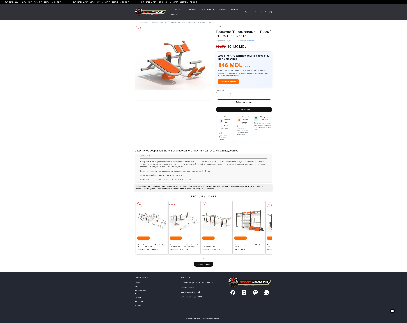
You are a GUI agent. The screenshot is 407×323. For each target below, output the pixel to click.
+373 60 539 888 (187, 287)
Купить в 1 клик (244, 110)
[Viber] (255, 293)
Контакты (138, 297)
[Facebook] (232, 293)
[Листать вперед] (208, 258)
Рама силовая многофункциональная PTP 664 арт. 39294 (215, 246)
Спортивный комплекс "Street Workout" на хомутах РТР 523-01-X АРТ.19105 (184, 246)
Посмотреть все (203, 264)
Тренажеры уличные (159, 22)
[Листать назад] (199, 258)
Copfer (219, 26)
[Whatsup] (266, 293)
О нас (137, 286)
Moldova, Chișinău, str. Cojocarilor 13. (197, 282)
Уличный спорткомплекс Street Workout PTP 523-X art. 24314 (152, 246)
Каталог (137, 283)
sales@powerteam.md (190, 292)
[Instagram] (244, 293)
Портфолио (139, 301)
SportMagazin (195, 318)
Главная (144, 22)
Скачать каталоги (141, 290)
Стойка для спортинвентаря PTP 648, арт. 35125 (247, 246)
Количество (220, 90)
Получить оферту (228, 81)
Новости (138, 294)
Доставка (138, 305)
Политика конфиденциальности (211, 318)
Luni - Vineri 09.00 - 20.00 (191, 297)
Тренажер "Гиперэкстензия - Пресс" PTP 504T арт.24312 (192, 22)
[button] (175, 9)
